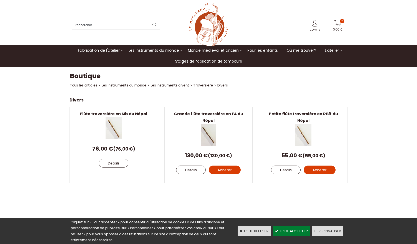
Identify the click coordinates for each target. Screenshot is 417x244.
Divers (222, 85)
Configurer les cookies (90, 211)
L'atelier (332, 50)
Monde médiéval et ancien (213, 50)
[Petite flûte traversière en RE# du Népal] (303, 144)
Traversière (203, 85)
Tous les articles (83, 85)
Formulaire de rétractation (296, 205)
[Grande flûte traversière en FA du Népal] (208, 144)
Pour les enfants (262, 50)
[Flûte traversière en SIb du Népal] (114, 137)
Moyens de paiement (225, 199)
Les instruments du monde (154, 50)
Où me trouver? (301, 50)
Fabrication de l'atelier (99, 50)
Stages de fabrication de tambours (208, 61)
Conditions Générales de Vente (300, 199)
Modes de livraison (155, 199)
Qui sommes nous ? (88, 199)
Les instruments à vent (170, 85)
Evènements (218, 205)
